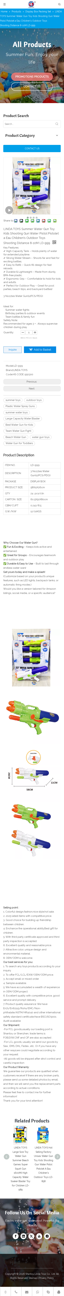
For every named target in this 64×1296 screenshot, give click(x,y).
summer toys (13, 400)
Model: (10, 365)
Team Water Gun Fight (18, 430)
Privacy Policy (46, 1278)
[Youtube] (39, 1236)
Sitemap (33, 1278)
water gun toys (40, 437)
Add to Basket (42, 349)
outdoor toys (34, 400)
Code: (9, 374)
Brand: (9, 370)
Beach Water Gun (16, 437)
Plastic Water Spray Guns (20, 406)
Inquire (13, 349)
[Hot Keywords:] (57, 124)
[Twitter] (31, 1236)
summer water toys (17, 412)
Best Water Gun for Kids (19, 424)
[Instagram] (47, 1236)
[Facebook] (16, 1236)
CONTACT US (32, 86)
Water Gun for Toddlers (19, 443)
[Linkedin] (23, 1236)
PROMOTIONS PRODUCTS (32, 76)
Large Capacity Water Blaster (23, 418)
